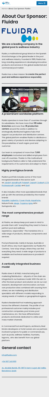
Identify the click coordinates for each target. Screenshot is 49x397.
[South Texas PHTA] (7, 3)
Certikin (17, 185)
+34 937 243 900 (9, 361)
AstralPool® (16, 182)
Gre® (27, 185)
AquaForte (35, 200)
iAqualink (5, 200)
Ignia (30, 203)
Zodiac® (40, 182)
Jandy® (7, 182)
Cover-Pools (24, 200)
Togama (24, 203)
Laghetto (14, 200)
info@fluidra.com (9, 355)
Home (4, 8)
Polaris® (25, 182)
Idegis (16, 203)
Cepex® (33, 182)
